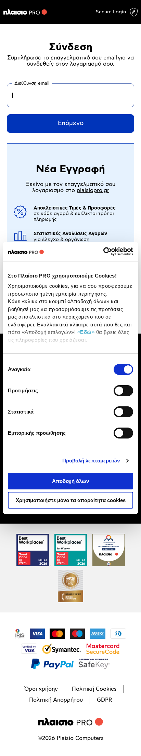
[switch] (123, 390)
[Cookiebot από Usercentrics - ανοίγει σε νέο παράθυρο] (103, 251)
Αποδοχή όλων (70, 481)
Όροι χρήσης (41, 689)
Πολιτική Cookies (94, 689)
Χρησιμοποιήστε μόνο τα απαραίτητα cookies (71, 500)
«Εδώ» (86, 332)
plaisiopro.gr (93, 190)
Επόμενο (71, 123)
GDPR (104, 700)
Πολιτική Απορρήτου (56, 700)
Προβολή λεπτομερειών (91, 460)
